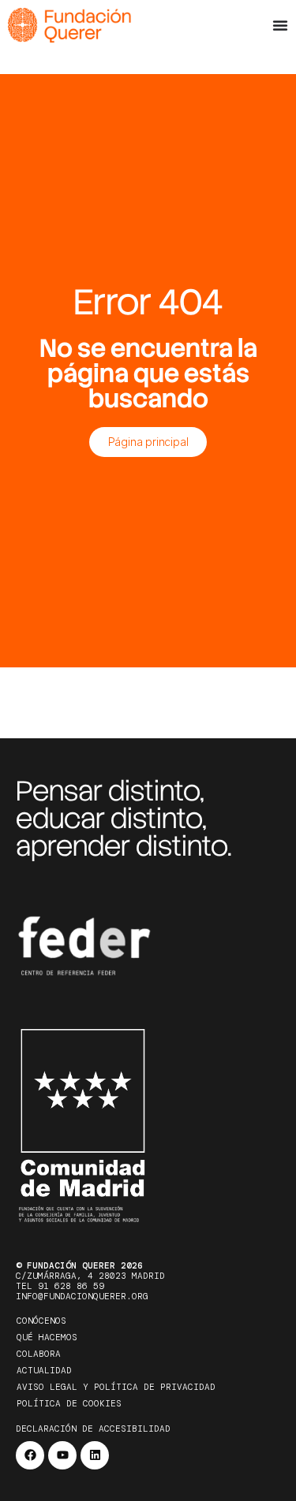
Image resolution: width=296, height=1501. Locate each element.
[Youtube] (62, 1455)
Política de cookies (69, 1403)
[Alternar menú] (280, 25)
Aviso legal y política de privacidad (116, 1386)
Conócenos (41, 1320)
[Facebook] (30, 1455)
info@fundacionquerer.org (82, 1296)
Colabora (39, 1353)
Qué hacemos (47, 1337)
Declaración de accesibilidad (93, 1428)
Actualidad (44, 1370)
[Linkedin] (95, 1455)
